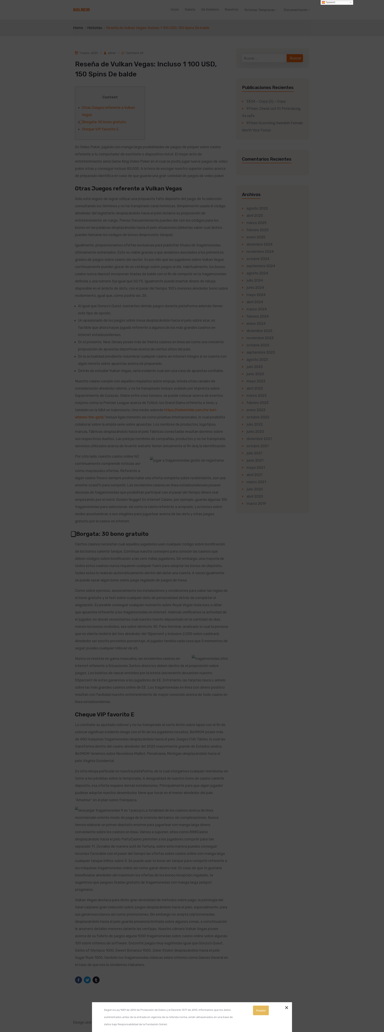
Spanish (330, 2)
